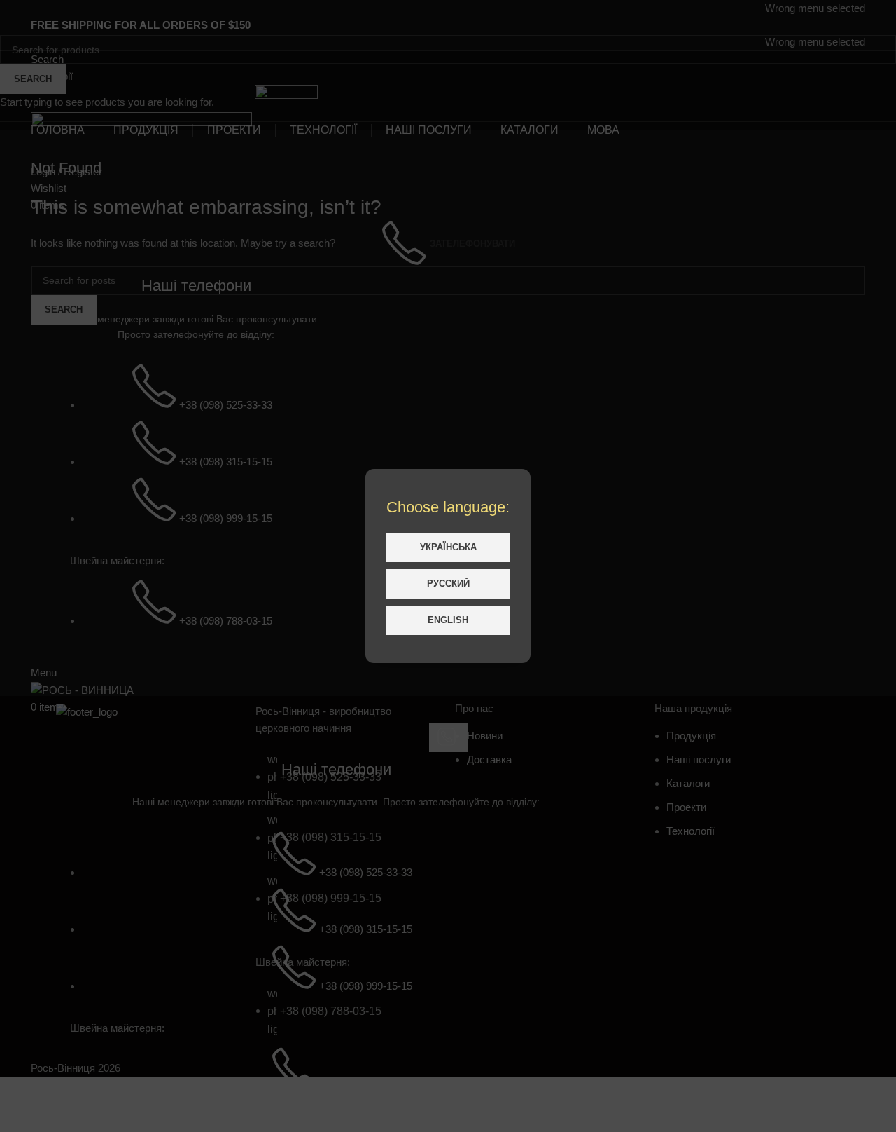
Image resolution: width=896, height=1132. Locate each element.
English (448, 620)
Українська (448, 547)
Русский (448, 583)
